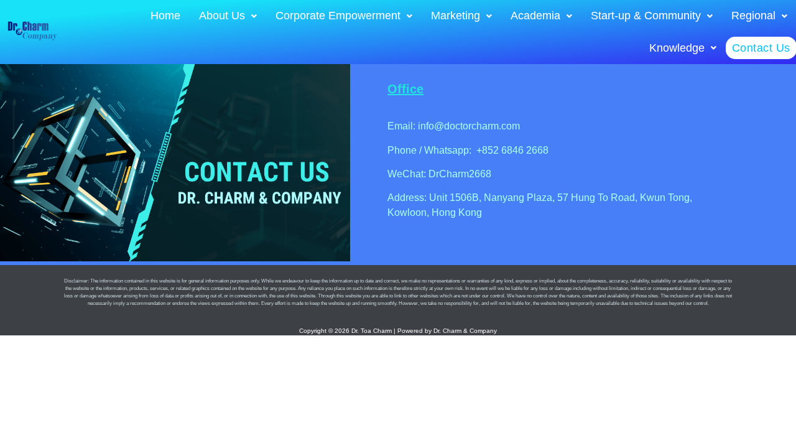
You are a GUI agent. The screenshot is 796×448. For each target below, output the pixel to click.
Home (165, 15)
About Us (222, 15)
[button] (228, 16)
